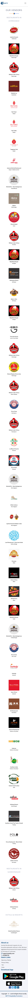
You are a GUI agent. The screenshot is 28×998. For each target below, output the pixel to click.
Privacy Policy (5, 962)
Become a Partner (6, 960)
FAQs (2, 967)
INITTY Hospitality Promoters (14, 996)
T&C (2, 965)
